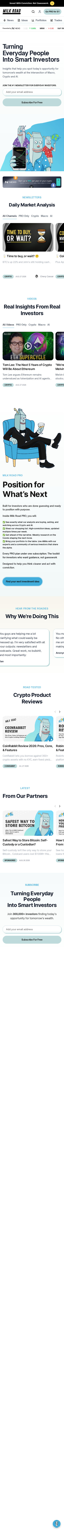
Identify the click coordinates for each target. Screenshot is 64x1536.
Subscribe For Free (31, 102)
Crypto (35, 216)
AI (51, 216)
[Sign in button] (40, 12)
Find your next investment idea (22, 581)
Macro (44, 216)
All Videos (8, 324)
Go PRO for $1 (52, 11)
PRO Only (24, 216)
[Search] (33, 11)
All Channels (10, 216)
